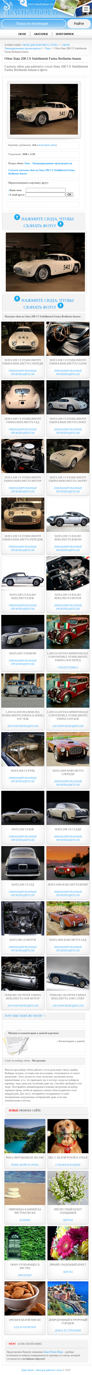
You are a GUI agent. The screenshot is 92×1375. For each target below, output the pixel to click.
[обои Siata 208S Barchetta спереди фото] (67, 749)
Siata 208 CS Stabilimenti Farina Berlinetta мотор (22, 479)
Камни (25, 1220)
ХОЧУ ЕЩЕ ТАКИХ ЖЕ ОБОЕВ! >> (25, 1015)
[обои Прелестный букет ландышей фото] (67, 1188)
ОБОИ (22, 34)
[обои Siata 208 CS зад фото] (22, 863)
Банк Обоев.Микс (53, 1351)
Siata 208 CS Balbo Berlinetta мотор (67, 596)
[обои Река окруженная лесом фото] (24, 1136)
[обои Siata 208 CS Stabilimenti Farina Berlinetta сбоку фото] (67, 397)
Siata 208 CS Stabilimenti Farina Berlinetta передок (23, 537)
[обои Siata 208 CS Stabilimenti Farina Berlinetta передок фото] (22, 515)
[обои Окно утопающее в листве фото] (24, 1243)
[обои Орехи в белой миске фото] (24, 1298)
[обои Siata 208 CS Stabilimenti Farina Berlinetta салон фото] (67, 339)
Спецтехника (68, 667)
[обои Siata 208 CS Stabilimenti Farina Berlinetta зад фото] (22, 397)
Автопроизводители (22, 726)
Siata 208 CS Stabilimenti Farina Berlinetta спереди (23, 362)
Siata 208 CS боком (22, 653)
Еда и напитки (25, 1327)
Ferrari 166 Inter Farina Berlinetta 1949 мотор (23, 996)
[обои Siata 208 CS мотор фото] (22, 918)
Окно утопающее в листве (25, 1266)
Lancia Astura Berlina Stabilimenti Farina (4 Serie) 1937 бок (22, 715)
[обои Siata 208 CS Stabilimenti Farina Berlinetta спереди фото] (22, 339)
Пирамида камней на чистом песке (25, 1211)
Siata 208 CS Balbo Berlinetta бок (22, 596)
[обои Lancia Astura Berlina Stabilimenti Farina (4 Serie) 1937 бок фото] (22, 691)
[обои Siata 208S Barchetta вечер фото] (67, 863)
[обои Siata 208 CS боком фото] (22, 632)
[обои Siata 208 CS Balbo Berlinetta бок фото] (22, 573)
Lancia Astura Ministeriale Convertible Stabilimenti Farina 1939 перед (67, 657)
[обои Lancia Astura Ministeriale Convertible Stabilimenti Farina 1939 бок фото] (67, 691)
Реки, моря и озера (25, 1164)
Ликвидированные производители (52, 163)
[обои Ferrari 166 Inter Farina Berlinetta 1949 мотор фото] (22, 974)
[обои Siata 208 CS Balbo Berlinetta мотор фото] (67, 573)
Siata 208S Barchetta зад (67, 939)
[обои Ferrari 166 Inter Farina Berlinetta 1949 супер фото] (67, 974)
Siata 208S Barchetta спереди (67, 772)
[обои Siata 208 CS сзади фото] (67, 808)
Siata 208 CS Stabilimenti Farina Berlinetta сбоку (67, 420)
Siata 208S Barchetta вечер (68, 884)
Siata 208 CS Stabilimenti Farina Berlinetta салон (67, 362)
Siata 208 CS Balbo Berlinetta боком (68, 537)
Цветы (68, 1220)
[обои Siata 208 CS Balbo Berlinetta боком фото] (67, 515)
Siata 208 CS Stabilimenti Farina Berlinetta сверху (68, 479)
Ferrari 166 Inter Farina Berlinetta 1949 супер (68, 996)
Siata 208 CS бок (23, 829)
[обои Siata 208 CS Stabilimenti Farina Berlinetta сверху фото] (67, 456)
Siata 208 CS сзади (68, 829)
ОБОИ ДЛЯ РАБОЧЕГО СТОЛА (40, 45)
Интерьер (25, 1275)
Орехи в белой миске (25, 1319)
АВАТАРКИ (41, 34)
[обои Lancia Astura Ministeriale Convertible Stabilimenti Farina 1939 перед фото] (67, 632)
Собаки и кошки (67, 1164)
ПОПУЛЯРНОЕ (65, 34)
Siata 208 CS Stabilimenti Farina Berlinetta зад (23, 420)
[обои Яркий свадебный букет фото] (67, 1243)
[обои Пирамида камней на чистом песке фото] (24, 1188)
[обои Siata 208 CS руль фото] (22, 749)
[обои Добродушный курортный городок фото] (67, 1298)
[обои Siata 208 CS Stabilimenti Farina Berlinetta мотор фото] (22, 456)
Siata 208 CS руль (23, 770)
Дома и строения (68, 1330)
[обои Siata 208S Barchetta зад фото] (67, 918)
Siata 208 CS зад (23, 884)
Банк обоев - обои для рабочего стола (42, 1370)
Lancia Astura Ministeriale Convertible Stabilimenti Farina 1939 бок (67, 715)
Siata (47, 48)
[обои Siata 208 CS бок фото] (22, 808)
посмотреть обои (47, 145)
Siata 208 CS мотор (22, 939)
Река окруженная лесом (25, 1157)
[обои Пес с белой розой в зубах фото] (67, 1136)
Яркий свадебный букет (68, 1264)
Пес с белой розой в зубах (68, 1157)
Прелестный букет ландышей (68, 1211)
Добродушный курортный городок (68, 1321)
